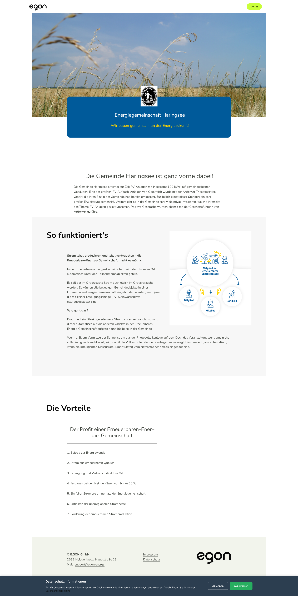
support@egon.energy (90, 564)
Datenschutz (151, 559)
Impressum (150, 554)
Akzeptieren (241, 585)
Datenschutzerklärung (58, 590)
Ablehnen (218, 585)
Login (254, 6)
